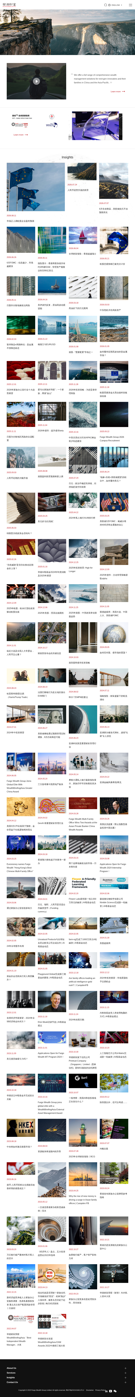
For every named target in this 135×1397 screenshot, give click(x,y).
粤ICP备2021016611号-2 (75, 1390)
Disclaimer (90, 1390)
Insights (11, 1377)
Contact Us (12, 1382)
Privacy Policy (100, 1390)
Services (11, 1373)
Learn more (116, 91)
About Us (11, 1368)
